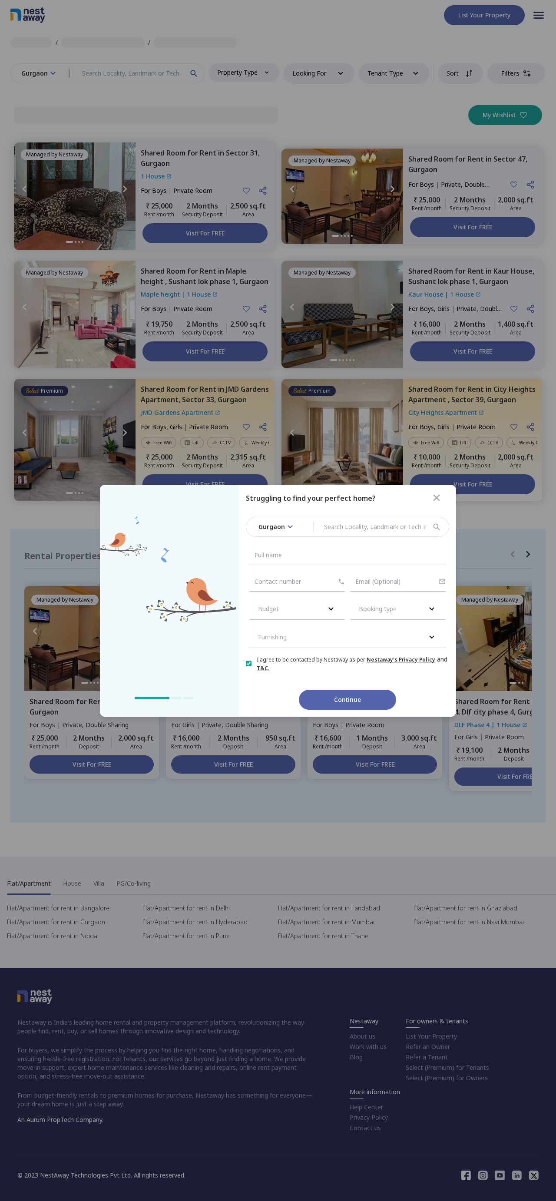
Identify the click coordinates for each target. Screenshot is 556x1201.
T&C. (263, 668)
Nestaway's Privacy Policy (401, 659)
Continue (347, 699)
